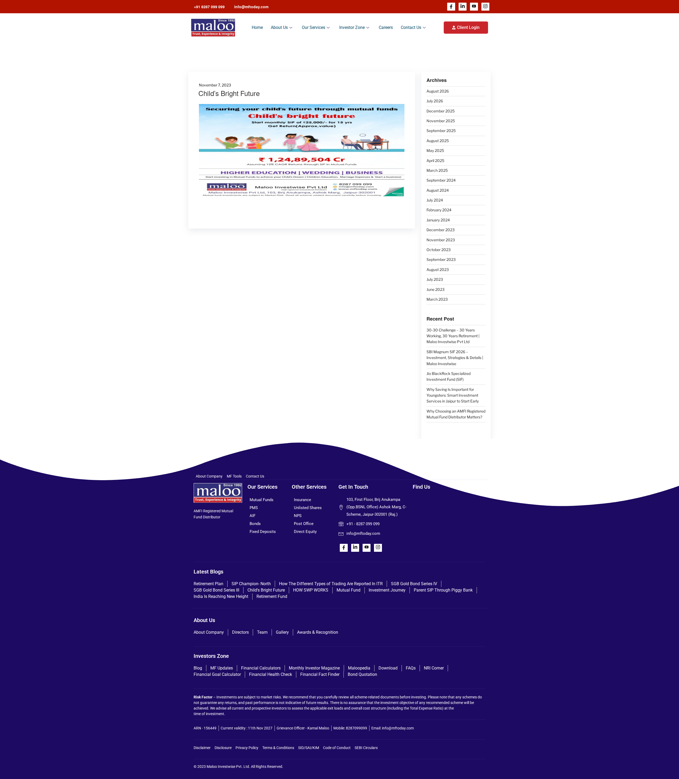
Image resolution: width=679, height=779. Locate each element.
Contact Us (411, 27)
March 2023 (437, 299)
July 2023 (434, 279)
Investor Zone (352, 27)
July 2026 (434, 101)
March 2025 (437, 170)
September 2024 (441, 180)
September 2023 (441, 259)
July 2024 (434, 200)
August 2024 (437, 190)
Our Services (313, 27)
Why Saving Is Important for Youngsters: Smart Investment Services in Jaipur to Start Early (452, 395)
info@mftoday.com (251, 6)
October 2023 (438, 249)
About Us (279, 27)
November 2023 (440, 240)
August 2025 (437, 140)
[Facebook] (451, 7)
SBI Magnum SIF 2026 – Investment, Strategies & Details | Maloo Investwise (454, 357)
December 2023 (440, 229)
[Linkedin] (463, 7)
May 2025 (435, 150)
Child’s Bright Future (229, 93)
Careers (386, 27)
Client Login (468, 27)
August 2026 (437, 91)
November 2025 (440, 121)
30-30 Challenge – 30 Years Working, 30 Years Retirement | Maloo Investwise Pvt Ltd (453, 336)
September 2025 (441, 130)
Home (257, 27)
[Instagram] (485, 7)
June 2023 (435, 289)
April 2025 (435, 160)
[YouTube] (474, 7)
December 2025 (440, 111)
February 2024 (438, 210)
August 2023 (437, 269)
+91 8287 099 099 (209, 6)
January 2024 (438, 220)
